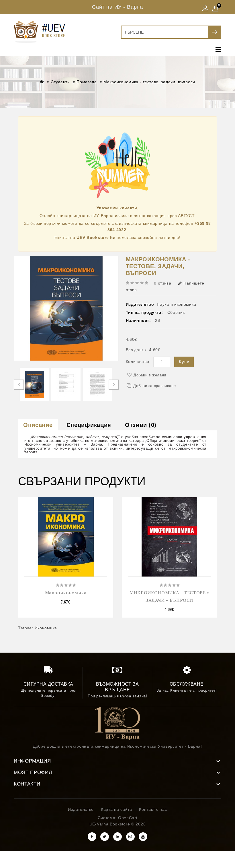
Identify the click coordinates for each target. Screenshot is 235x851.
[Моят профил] (205, 9)
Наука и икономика (176, 304)
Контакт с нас (153, 809)
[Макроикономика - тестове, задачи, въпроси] (34, 384)
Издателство (81, 809)
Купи (184, 361)
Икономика (46, 628)
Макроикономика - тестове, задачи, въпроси (149, 82)
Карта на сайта (116, 809)
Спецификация (88, 425)
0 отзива (162, 283)
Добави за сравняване (154, 386)
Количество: (138, 361)
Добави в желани (150, 375)
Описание (38, 425)
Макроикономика (66, 592)
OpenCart (128, 817)
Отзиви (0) (140, 425)
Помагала (87, 82)
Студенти (60, 82)
